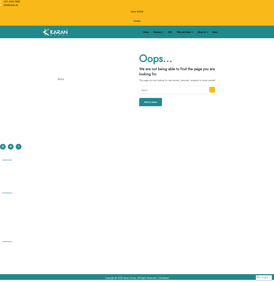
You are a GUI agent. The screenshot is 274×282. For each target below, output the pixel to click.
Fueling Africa (9, 181)
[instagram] (18, 147)
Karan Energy (9, 165)
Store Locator (9, 229)
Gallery (6, 224)
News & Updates (11, 219)
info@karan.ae (9, 263)
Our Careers (9, 203)
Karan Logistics (10, 170)
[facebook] (11, 147)
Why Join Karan (10, 214)
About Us (7, 198)
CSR (5, 208)
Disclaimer (164, 278)
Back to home (150, 102)
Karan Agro (8, 175)
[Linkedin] (3, 147)
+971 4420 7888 (10, 251)
